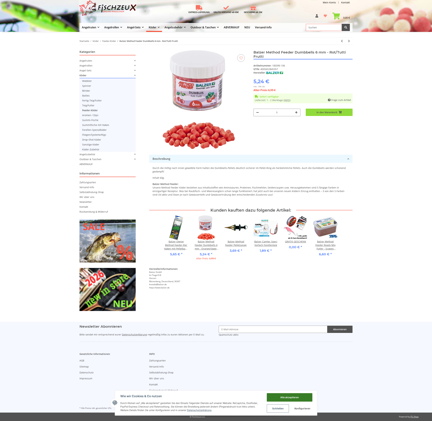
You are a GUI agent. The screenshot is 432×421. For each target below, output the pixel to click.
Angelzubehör (87, 154)
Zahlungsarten (87, 182)
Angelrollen (85, 65)
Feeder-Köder (90, 110)
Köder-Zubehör (90, 149)
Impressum (85, 378)
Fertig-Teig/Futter (92, 100)
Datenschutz (86, 372)
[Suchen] (346, 27)
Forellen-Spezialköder (94, 129)
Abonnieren (340, 329)
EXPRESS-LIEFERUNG (199, 12)
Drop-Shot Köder (91, 139)
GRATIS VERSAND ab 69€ (226, 12)
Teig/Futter (88, 105)
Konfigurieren (302, 408)
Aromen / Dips (90, 115)
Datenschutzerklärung (134, 334)
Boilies (86, 95)
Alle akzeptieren (289, 397)
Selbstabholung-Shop (91, 192)
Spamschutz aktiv (228, 334)
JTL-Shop (414, 416)
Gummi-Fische (90, 120)
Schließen (278, 408)
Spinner (86, 85)
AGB (81, 360)
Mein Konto (329, 2)
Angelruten (85, 60)
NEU (247, 27)
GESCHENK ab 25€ (253, 12)
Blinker (86, 90)
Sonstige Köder (90, 144)
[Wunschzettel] (325, 17)
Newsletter (85, 201)
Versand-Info (263, 27)
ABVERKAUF (86, 164)
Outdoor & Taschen (90, 159)
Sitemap (84, 366)
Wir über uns (86, 197)
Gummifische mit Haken (95, 125)
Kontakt (345, 2)
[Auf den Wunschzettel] (241, 58)
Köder (82, 75)
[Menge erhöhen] (296, 112)
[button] (317, 17)
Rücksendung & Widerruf (93, 211)
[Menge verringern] (257, 112)
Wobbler (87, 81)
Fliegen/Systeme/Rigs (94, 134)
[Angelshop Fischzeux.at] (108, 9)
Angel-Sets (85, 70)
